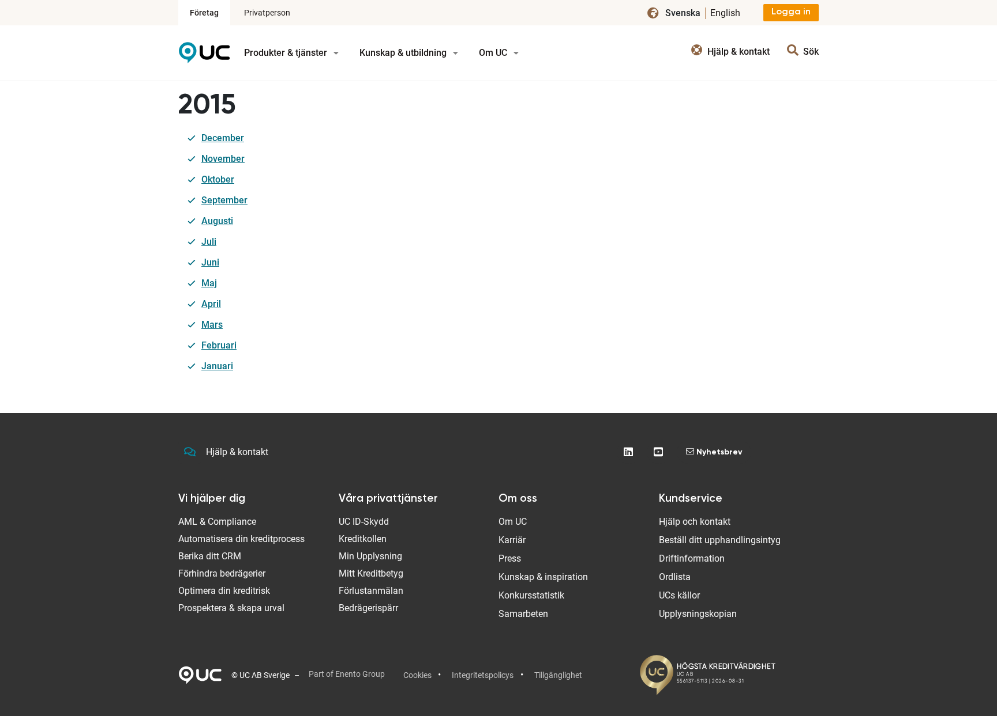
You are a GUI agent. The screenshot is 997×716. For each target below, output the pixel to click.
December (222, 137)
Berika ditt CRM (209, 556)
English (725, 12)
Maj (209, 283)
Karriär (512, 540)
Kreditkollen (363, 538)
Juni (210, 262)
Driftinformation (692, 558)
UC (204, 56)
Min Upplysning (370, 556)
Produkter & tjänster (286, 52)
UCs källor (679, 595)
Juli (208, 241)
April (211, 303)
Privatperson (267, 12)
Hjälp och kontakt (694, 521)
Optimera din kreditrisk (224, 590)
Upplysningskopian (698, 613)
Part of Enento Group (347, 674)
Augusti (217, 220)
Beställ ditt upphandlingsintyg (720, 540)
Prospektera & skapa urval (231, 608)
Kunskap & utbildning (404, 52)
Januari (217, 366)
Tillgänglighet (558, 675)
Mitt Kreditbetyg (371, 573)
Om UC (494, 52)
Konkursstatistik (531, 595)
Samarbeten (523, 613)
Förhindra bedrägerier (221, 573)
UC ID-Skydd (364, 521)
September (224, 200)
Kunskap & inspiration (543, 576)
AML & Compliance (217, 521)
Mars (212, 324)
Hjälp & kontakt (237, 451)
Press (509, 558)
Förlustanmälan (371, 590)
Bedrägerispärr (368, 608)
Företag (204, 12)
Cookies (417, 675)
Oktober (217, 179)
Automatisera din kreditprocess (241, 538)
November (223, 158)
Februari (219, 345)
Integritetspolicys (483, 675)
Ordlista (675, 576)
